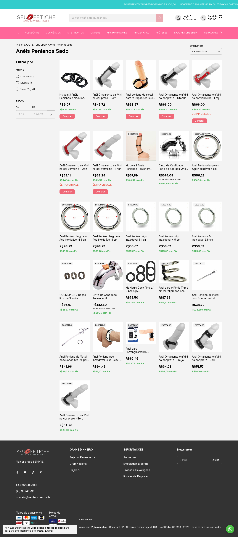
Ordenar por (196, 45)
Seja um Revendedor (82, 457)
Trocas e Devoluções (136, 470)
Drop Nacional (78, 463)
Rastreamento (86, 519)
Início (19, 44)
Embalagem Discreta (136, 463)
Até (33, 107)
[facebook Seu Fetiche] (17, 472)
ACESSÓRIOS (32, 32)
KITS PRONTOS (75, 32)
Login (186, 16)
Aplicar (51, 114)
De (17, 107)
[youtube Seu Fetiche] (25, 472)
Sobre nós (129, 457)
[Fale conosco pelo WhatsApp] (230, 529)
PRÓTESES (161, 32)
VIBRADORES (211, 32)
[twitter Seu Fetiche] (40, 472)
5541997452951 (26, 484)
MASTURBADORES (117, 32)
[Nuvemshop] (93, 528)
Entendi (49, 531)
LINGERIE (95, 32)
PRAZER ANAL (141, 32)
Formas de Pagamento (137, 476)
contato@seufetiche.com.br (33, 497)
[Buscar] (159, 18)
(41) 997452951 (26, 491)
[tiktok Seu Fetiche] (33, 472)
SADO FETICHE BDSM (185, 32)
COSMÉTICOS (53, 32)
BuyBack (75, 470)
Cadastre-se (189, 19)
